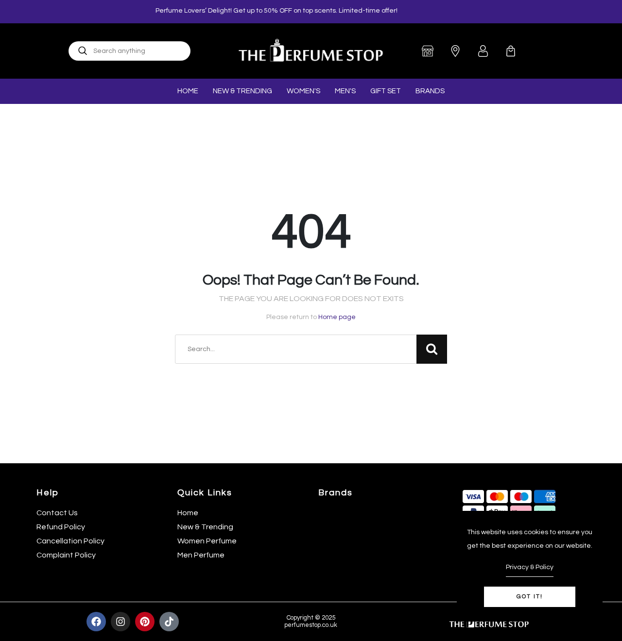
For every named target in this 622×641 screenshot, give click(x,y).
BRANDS (430, 91)
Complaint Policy (66, 555)
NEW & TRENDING (242, 91)
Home (187, 513)
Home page (337, 317)
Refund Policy (60, 527)
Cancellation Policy (70, 541)
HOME (187, 91)
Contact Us (57, 513)
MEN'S (345, 91)
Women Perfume (207, 541)
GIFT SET (385, 91)
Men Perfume (201, 555)
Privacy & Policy (529, 567)
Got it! (530, 596)
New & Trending (205, 527)
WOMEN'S (303, 91)
